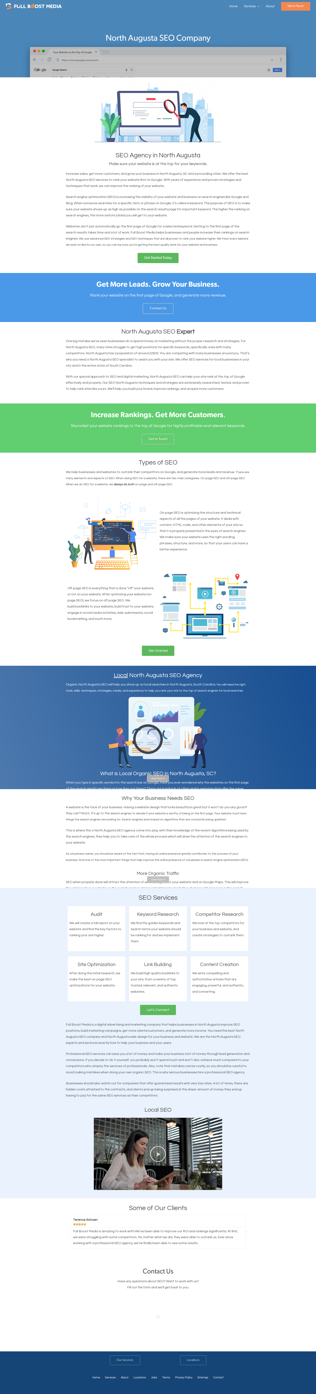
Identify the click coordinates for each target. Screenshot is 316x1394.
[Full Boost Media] (34, 6)
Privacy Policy (183, 1377)
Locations (193, 1360)
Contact (218, 1377)
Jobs (154, 1377)
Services (110, 1377)
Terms (166, 1377)
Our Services (125, 1360)
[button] (258, 6)
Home (96, 1377)
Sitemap (202, 1377)
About (125, 1377)
